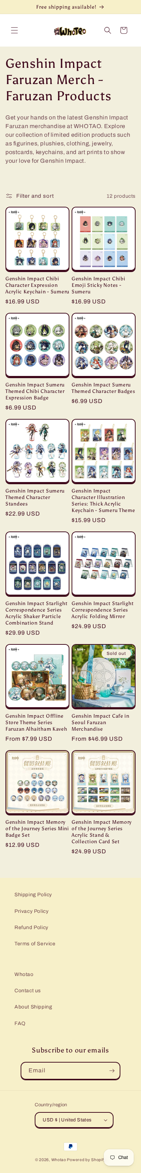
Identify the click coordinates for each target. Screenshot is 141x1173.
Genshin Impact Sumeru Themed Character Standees (35, 497)
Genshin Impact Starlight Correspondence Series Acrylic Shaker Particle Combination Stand (36, 613)
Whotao (24, 974)
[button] (14, 30)
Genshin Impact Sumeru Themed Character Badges (103, 387)
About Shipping (33, 1007)
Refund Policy (31, 927)
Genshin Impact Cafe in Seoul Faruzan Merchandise (100, 722)
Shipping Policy (33, 894)
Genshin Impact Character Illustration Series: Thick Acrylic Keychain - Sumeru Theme (103, 500)
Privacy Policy (31, 911)
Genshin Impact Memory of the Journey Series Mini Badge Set (37, 828)
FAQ (20, 1023)
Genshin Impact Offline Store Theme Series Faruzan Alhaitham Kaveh (36, 722)
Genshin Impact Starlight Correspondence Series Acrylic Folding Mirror (102, 610)
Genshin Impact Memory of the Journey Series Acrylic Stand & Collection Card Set (102, 832)
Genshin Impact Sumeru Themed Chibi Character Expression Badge (35, 391)
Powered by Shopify (86, 1159)
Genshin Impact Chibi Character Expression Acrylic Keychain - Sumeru (37, 285)
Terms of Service (35, 943)
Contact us (27, 990)
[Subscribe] (112, 1071)
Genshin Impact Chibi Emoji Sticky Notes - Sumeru (98, 285)
